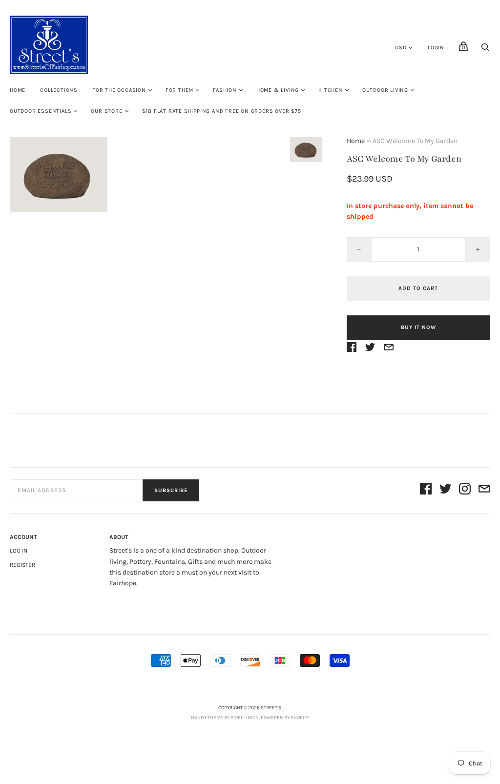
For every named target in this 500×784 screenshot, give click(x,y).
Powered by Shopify (285, 718)
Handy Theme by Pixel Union (225, 718)
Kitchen (330, 90)
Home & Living (277, 90)
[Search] (485, 50)
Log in (18, 550)
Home (17, 90)
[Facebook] (426, 490)
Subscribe (171, 490)
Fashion (225, 90)
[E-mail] (484, 490)
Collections (59, 90)
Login (436, 47)
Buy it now (418, 327)
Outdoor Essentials (40, 111)
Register (22, 564)
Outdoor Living (385, 90)
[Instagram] (465, 490)
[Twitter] (445, 490)
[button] (306, 149)
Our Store (106, 111)
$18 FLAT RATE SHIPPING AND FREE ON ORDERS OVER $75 (221, 111)
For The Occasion (119, 90)
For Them (179, 90)
